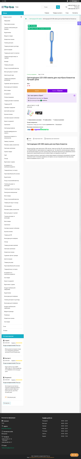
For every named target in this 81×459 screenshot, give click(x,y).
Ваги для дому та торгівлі (11, 71)
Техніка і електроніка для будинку (10, 28)
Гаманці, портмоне (9, 141)
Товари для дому (8, 262)
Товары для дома (8, 64)
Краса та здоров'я (9, 121)
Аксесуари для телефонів (11, 87)
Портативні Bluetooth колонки (12, 173)
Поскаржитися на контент (35, 457)
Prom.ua (48, 456)
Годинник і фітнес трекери (11, 255)
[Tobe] (8, 7)
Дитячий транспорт (9, 111)
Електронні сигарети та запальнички (10, 137)
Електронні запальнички (10, 192)
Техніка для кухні (8, 42)
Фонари (6, 61)
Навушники (7, 20)
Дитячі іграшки (8, 49)
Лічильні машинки (9, 97)
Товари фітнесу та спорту (10, 170)
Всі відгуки (6, 403)
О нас (67, 13)
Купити (37, 90)
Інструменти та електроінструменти (9, 166)
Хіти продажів (8, 206)
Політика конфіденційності (48, 457)
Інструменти (7, 93)
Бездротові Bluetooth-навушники (10, 288)
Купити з (54, 90)
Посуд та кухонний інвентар (11, 68)
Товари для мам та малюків (11, 100)
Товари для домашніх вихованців (10, 79)
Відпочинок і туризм (9, 162)
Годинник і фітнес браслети (11, 83)
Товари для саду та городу (11, 202)
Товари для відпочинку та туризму (11, 57)
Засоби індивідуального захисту (10, 132)
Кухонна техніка (8, 114)
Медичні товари (8, 36)
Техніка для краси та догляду (12, 189)
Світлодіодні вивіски (9, 128)
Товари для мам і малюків (11, 245)
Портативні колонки (9, 24)
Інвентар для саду (9, 75)
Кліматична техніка (9, 39)
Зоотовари (7, 277)
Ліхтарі (6, 158)
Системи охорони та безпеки (11, 117)
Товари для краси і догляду (11, 46)
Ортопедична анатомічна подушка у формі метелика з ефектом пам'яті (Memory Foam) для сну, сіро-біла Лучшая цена (12, 389)
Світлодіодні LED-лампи (35, 18)
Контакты (75, 13)
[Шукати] (58, 7)
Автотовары (7, 195)
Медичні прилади (8, 311)
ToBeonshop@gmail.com (8, 447)
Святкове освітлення (9, 148)
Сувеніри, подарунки (9, 107)
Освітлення (7, 124)
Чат (76, 455)
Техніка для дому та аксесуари (9, 184)
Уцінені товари (8, 151)
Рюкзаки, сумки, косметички (11, 144)
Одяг (5, 155)
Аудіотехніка (7, 32)
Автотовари (7, 90)
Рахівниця (7, 315)
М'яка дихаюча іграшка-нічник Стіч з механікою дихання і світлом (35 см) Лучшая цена (13, 350)
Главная (47, 13)
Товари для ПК (8, 104)
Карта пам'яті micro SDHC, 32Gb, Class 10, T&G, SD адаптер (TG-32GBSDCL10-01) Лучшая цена (13, 369)
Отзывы (5, 330)
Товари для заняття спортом (11, 53)
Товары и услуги (57, 13)
